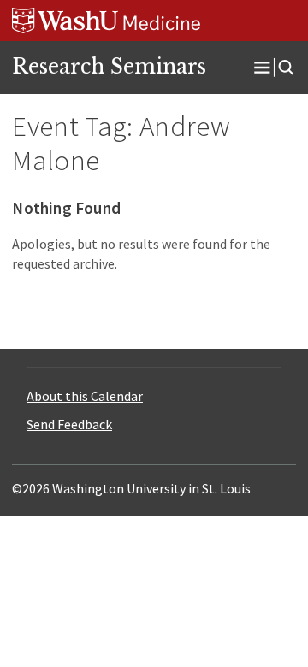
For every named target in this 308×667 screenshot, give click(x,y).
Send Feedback (69, 424)
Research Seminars (109, 67)
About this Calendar (85, 396)
